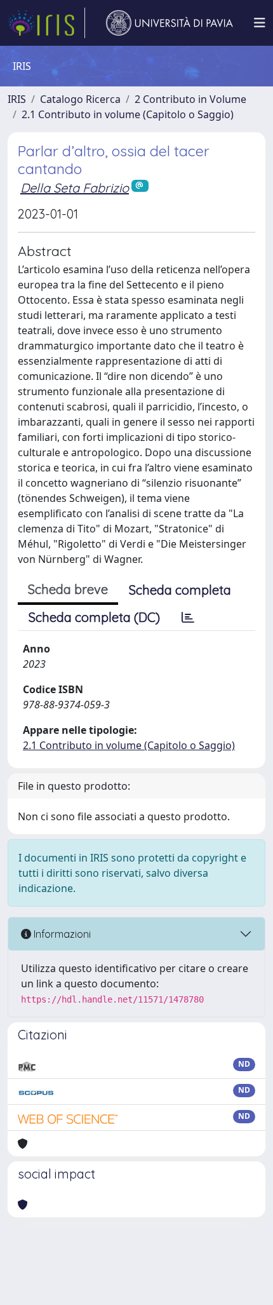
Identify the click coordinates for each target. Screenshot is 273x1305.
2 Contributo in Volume (190, 99)
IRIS (17, 99)
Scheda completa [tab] (180, 590)
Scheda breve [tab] (68, 589)
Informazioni (61, 934)
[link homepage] (46, 23)
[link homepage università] (169, 23)
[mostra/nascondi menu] (259, 23)
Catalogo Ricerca (80, 99)
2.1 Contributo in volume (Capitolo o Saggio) (128, 114)
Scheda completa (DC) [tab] (94, 617)
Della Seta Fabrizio (74, 188)
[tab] (188, 617)
